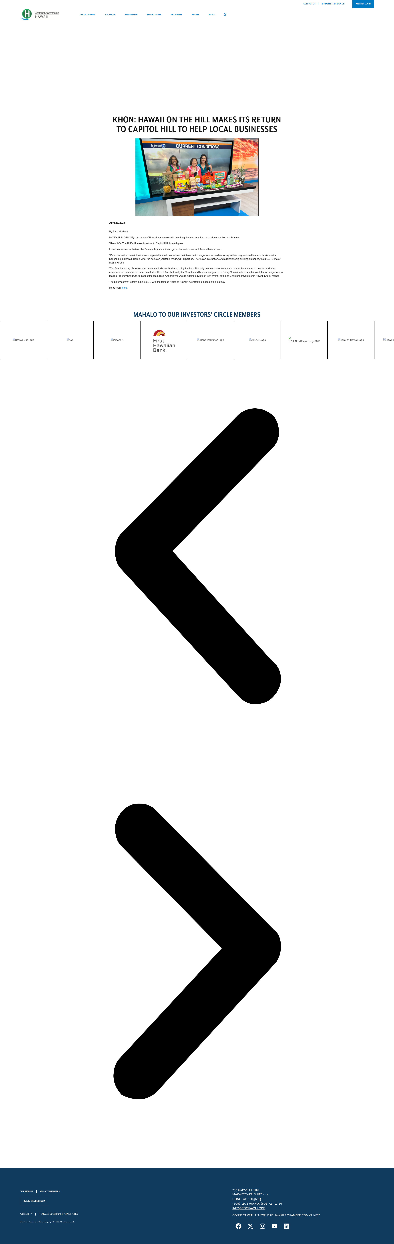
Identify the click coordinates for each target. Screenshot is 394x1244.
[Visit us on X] (250, 1226)
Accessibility (26, 1214)
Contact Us (310, 3)
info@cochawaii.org (248, 1208)
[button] (224, 14)
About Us (110, 14)
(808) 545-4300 (243, 1204)
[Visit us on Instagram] (262, 1226)
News (212, 14)
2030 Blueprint (87, 14)
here (124, 287)
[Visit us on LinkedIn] (286, 1226)
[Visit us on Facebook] (238, 1226)
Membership (131, 14)
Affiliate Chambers (50, 1191)
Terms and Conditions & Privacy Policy (58, 1214)
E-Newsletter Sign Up (333, 3)
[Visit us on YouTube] (274, 1226)
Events (195, 14)
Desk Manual (26, 1191)
